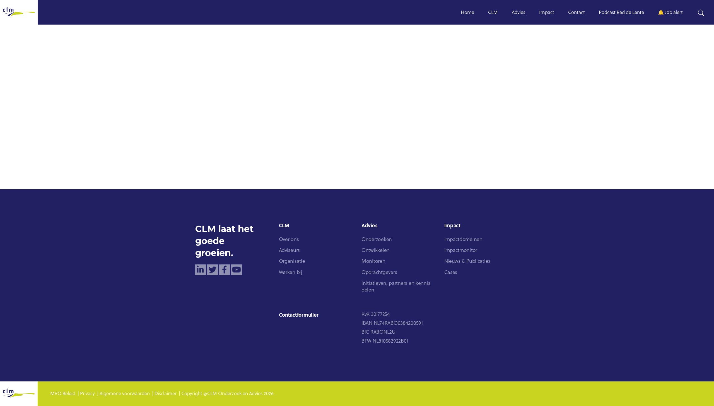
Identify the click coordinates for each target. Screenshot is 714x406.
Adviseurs (289, 251)
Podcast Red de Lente (621, 12)
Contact (576, 12)
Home (467, 12)
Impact (546, 12)
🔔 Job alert (670, 12)
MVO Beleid (62, 394)
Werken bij (290, 273)
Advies (518, 12)
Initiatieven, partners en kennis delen (395, 287)
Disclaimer (166, 394)
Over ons (289, 240)
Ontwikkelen (375, 251)
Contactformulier (299, 315)
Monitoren (373, 261)
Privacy (87, 394)
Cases (450, 273)
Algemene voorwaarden (125, 394)
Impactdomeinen (463, 240)
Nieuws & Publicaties (467, 261)
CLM (493, 12)
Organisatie (292, 261)
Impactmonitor (460, 251)
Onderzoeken (376, 240)
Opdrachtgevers (379, 273)
